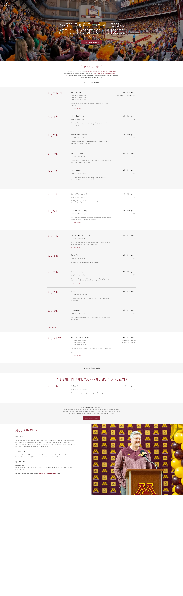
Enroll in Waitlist (91, 418)
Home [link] (154, 4)
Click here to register (91, 42)
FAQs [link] (178, 4)
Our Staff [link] (161, 4)
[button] (75, 108)
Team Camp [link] (170, 4)
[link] (6, 4)
